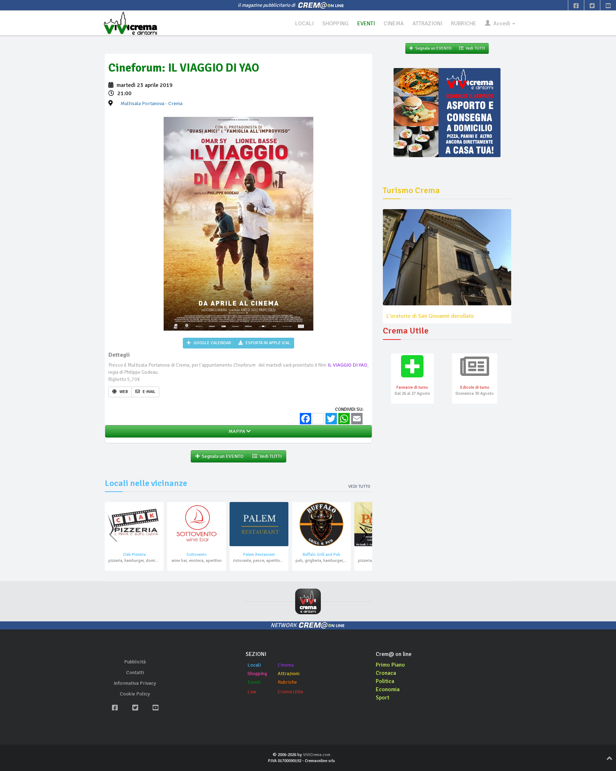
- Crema (151, 103)
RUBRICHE (463, 23)
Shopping (257, 674)
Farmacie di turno (412, 387)
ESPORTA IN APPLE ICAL (267, 343)
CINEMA (394, 23)
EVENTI (366, 23)
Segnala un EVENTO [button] (221, 456)
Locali (254, 665)
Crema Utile (290, 692)
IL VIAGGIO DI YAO (348, 365)
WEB (123, 391)
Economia (388, 689)
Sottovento (196, 554)
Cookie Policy (135, 694)
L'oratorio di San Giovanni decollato (430, 316)
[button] (364, 534)
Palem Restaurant (259, 554)
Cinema (286, 665)
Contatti (135, 672)
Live (251, 692)
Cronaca (386, 673)
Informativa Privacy (135, 683)
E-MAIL (148, 391)
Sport (382, 697)
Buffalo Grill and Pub (321, 554)
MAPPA (236, 431)
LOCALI (304, 23)
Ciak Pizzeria (134, 554)
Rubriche (287, 682)
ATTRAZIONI (427, 23)
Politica (385, 681)
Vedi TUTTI (269, 456)
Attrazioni (288, 674)
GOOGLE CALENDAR (211, 343)
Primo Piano (390, 664)
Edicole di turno (474, 387)
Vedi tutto (359, 486)
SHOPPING (335, 23)
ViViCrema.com (316, 754)
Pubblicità (135, 662)
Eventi (254, 682)
